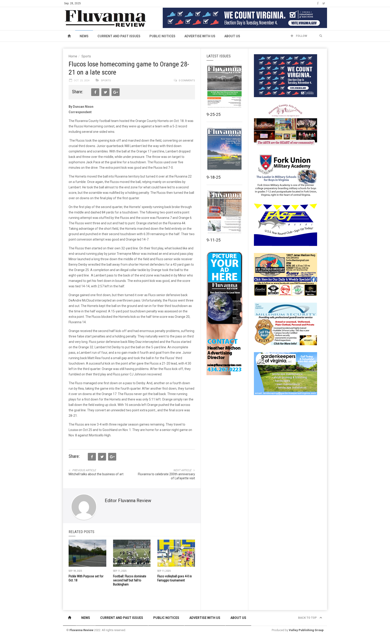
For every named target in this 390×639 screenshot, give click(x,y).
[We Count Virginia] (245, 17)
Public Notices (162, 36)
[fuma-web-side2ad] (286, 175)
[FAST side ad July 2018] (285, 224)
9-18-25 (214, 177)
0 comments (187, 80)
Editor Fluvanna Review (128, 500)
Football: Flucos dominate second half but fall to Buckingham (129, 580)
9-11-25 (214, 240)
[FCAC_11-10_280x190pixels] (285, 125)
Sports (86, 56)
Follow (301, 35)
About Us (232, 36)
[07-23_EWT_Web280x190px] (285, 274)
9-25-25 (214, 114)
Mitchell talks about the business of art (96, 474)
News (84, 36)
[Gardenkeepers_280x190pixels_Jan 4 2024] (285, 373)
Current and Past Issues (119, 36)
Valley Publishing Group (306, 630)
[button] (320, 36)
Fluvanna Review (81, 630)
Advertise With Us (199, 36)
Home (73, 56)
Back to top (307, 617)
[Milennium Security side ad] (285, 323)
